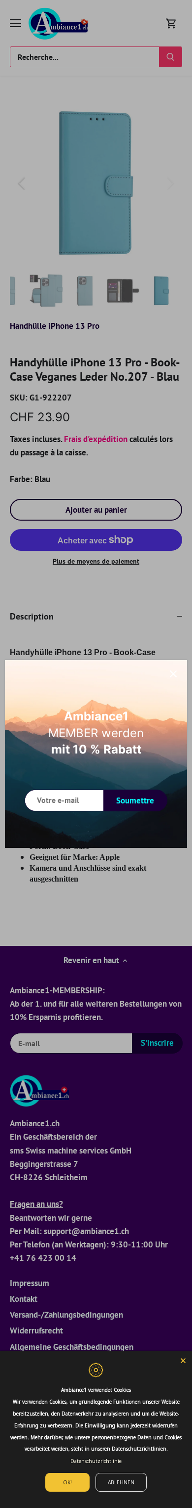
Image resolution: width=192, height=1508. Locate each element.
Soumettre (135, 800)
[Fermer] (173, 674)
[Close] (183, 1360)
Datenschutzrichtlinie (96, 1461)
